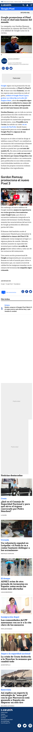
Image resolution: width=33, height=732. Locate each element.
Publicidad (4, 712)
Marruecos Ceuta (8, 1)
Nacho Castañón (13, 59)
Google (3, 86)
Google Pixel (7, 8)
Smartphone (17, 284)
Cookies (3, 717)
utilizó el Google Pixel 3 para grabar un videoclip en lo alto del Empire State (15, 97)
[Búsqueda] (23, 5)
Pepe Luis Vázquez (6, 628)
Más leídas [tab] (5, 299)
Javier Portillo (5, 665)
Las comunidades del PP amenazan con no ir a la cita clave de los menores (16, 622)
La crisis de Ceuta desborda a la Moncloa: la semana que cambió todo (16, 659)
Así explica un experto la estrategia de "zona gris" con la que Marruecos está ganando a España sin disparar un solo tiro (15, 697)
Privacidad (4, 716)
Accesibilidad (5, 721)
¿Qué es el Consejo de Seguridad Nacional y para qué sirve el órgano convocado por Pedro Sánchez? (15, 506)
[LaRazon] (7, 5)
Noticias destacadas (11, 475)
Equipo (3, 714)
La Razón (4, 515)
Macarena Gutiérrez (7, 706)
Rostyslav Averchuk (7, 553)
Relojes (7, 305)
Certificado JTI (5, 723)
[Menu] (31, 5)
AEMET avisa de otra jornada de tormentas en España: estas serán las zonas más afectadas (14, 585)
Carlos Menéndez (6, 592)
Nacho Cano (17, 1)
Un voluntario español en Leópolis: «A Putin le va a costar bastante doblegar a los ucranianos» (15, 546)
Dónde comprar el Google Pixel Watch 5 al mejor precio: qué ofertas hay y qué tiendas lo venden (18, 309)
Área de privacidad (7, 719)
